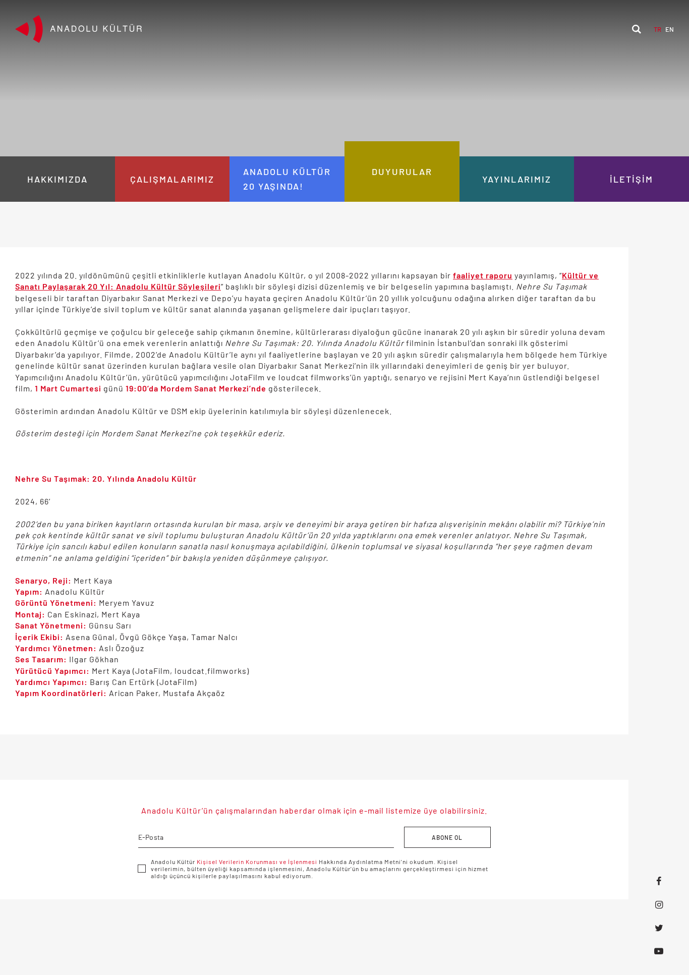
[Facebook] (658, 881)
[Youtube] (658, 950)
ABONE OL (447, 837)
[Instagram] (658, 904)
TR (657, 29)
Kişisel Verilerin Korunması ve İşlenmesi (257, 861)
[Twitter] (658, 927)
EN (669, 29)
